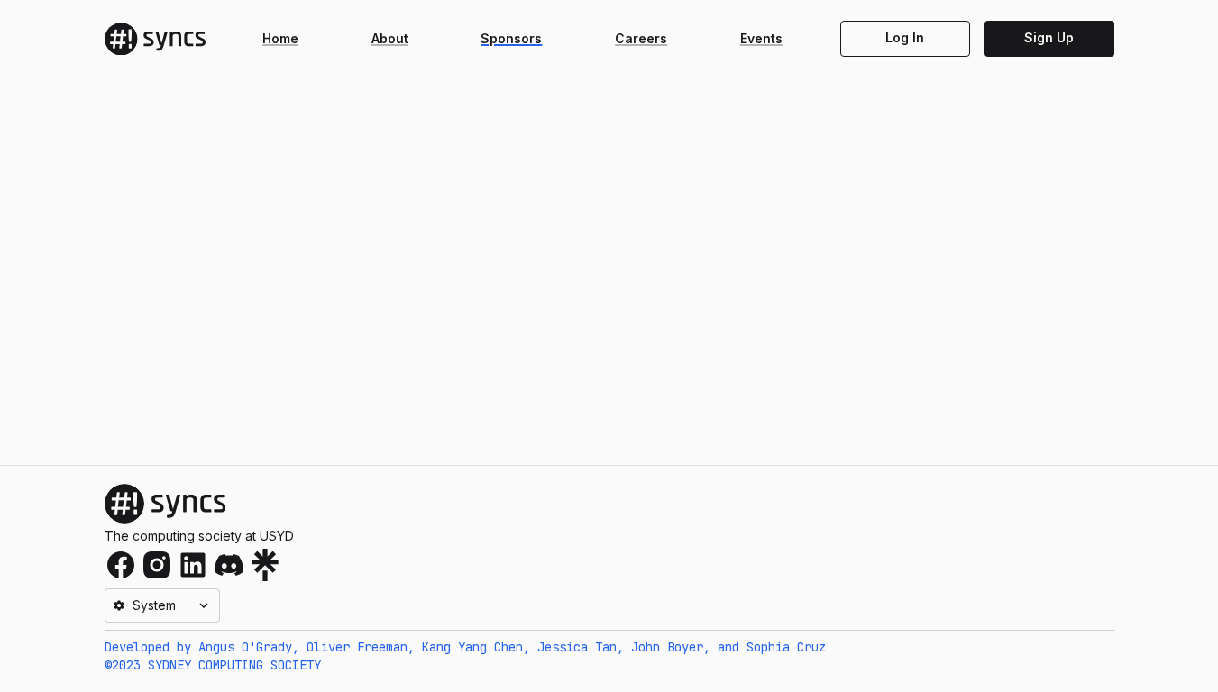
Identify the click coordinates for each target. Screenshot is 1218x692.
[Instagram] (157, 565)
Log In (904, 37)
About (389, 38)
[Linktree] (265, 565)
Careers (641, 38)
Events (761, 38)
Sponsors (511, 38)
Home (280, 38)
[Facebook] (121, 565)
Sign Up (1049, 37)
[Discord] (229, 565)
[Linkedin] (193, 565)
